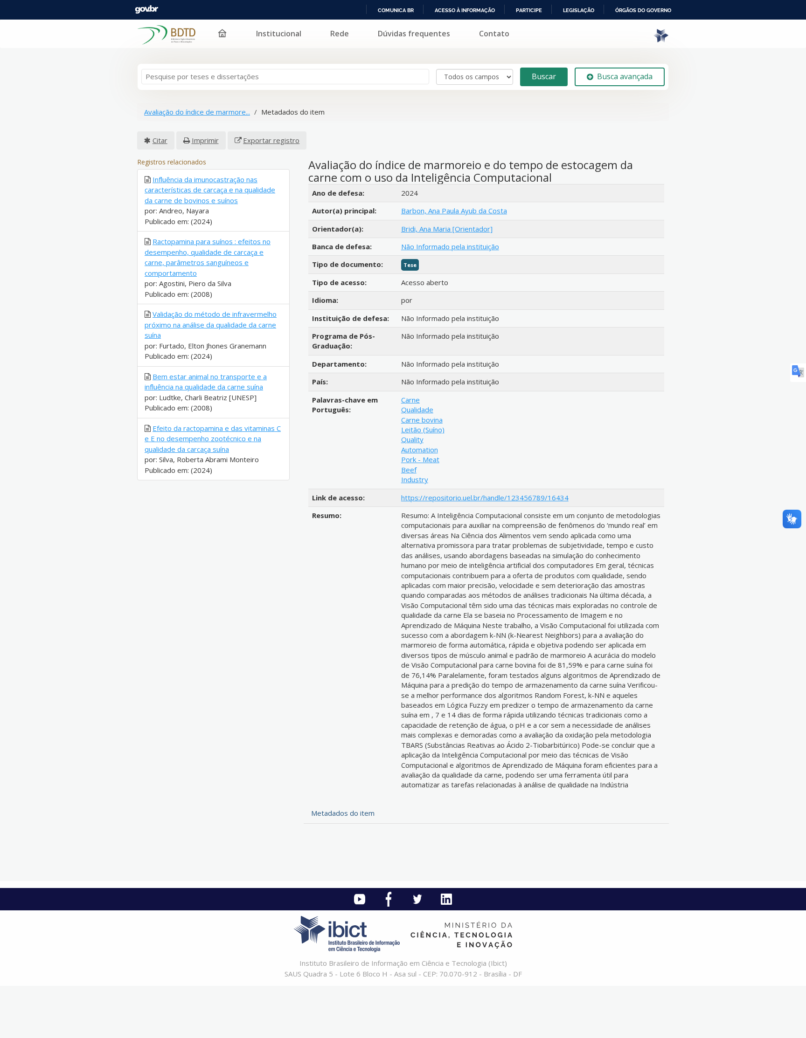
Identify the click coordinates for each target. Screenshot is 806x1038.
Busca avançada (625, 76)
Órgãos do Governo (643, 10)
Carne (410, 399)
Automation (419, 449)
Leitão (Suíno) (423, 429)
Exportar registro (271, 140)
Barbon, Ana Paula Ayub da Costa (454, 210)
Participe (529, 10)
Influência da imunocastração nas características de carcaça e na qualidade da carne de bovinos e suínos (210, 190)
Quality (412, 439)
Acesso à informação (465, 10)
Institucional (278, 33)
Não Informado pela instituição (450, 246)
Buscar (544, 76)
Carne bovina (422, 419)
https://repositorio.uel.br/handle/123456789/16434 (485, 497)
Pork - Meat (420, 459)
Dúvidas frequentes (414, 33)
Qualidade (417, 409)
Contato (494, 33)
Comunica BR (396, 10)
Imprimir (205, 140)
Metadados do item (343, 813)
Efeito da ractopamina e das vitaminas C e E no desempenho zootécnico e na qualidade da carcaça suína (213, 438)
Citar (160, 140)
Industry (414, 479)
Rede (339, 33)
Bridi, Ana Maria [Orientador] (447, 228)
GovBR (146, 9)
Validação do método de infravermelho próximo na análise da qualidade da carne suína (211, 324)
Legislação (578, 10)
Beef (409, 469)
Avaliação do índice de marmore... (197, 111)
